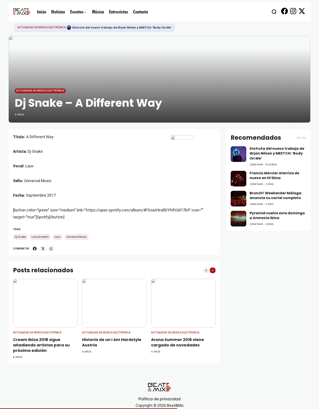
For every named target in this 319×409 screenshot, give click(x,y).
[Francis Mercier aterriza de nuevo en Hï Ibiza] (238, 178)
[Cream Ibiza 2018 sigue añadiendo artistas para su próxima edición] (45, 303)
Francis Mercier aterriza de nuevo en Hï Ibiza (274, 176)
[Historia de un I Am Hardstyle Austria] (114, 303)
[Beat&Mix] (21, 11)
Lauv (57, 237)
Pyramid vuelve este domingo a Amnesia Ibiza (277, 216)
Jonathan (256, 164)
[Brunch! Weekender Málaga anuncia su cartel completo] (238, 198)
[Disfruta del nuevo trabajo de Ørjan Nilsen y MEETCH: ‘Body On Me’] (69, 27)
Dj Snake (20, 237)
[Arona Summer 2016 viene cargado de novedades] (183, 303)
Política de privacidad (159, 399)
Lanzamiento (40, 237)
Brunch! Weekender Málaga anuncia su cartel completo (275, 196)
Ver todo (301, 137)
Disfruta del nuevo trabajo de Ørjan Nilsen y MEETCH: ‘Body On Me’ (122, 27)
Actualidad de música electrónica (41, 27)
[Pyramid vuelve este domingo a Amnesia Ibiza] (238, 218)
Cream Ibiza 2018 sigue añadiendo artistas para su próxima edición (41, 345)
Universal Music (76, 237)
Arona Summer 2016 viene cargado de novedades (177, 342)
